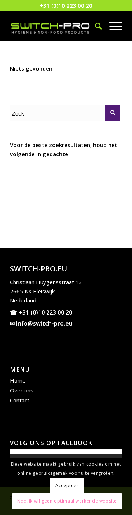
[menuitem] (95, 26)
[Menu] (112, 26)
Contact (19, 400)
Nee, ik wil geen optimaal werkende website (67, 501)
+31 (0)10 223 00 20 (66, 5)
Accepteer (66, 485)
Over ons (21, 390)
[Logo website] (55, 26)
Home (18, 380)
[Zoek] (95, 26)
